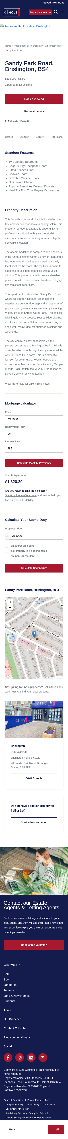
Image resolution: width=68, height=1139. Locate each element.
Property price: (13, 528)
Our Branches (12, 1019)
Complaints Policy (14, 1104)
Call (56, 1129)
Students (9, 1001)
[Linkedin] (31, 1057)
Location (24, 136)
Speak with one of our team (21, 495)
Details (9, 136)
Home (8, 46)
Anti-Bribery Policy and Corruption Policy (26, 1113)
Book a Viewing (34, 98)
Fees (47, 1100)
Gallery (40, 136)
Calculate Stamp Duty (34, 567)
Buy (6, 979)
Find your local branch (18, 1037)
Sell (6, 974)
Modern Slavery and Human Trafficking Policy (28, 1117)
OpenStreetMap (49, 678)
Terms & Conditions (13, 1100)
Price (8, 412)
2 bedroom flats (53, 46)
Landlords (10, 984)
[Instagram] (19, 1057)
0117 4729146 (21, 120)
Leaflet (40, 678)
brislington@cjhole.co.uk (25, 757)
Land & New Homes (17, 995)
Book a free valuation (34, 822)
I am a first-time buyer (22, 545)
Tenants (9, 990)
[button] (34, 634)
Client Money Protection (17, 1109)
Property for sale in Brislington (28, 46)
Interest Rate (12, 441)
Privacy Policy (34, 1100)
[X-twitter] (42, 1057)
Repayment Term (15, 426)
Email (12, 1129)
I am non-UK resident (21, 555)
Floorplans (56, 136)
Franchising (33, 1104)
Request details (34, 111)
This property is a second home (28, 550)
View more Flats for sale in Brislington (27, 383)
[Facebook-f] (8, 1057)
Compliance (49, 1104)
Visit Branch (34, 778)
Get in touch (51, 686)
